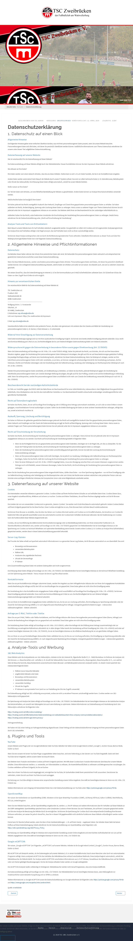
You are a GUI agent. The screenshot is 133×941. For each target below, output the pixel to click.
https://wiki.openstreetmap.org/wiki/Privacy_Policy (26, 828)
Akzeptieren (7, 938)
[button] (121, 100)
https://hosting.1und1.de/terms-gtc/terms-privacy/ (25, 718)
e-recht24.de (17, 888)
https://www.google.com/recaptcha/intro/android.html (30, 882)
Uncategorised (64, 121)
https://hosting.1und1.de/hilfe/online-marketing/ (25, 712)
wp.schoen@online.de (26, 313)
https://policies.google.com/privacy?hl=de (101, 788)
